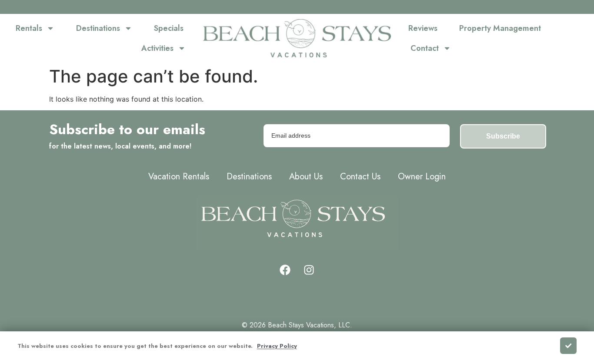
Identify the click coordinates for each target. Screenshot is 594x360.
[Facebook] (285, 270)
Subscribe (503, 136)
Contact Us (360, 176)
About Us (306, 176)
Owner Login (422, 176)
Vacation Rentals (178, 176)
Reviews (422, 28)
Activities (157, 48)
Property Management (500, 28)
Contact (424, 48)
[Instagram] (309, 270)
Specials (169, 28)
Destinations (98, 28)
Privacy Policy (277, 346)
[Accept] (568, 345)
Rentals (29, 28)
